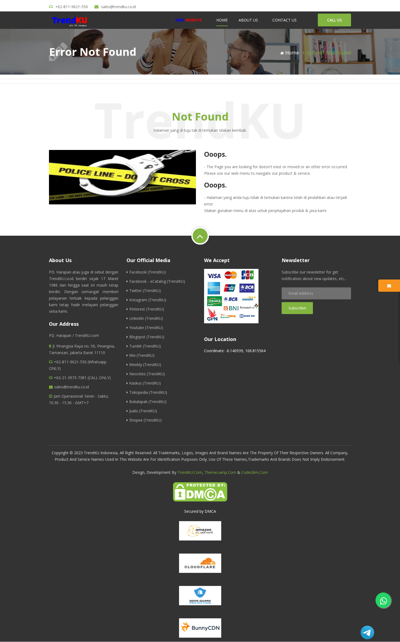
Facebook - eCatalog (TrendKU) (157, 281)
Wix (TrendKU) (142, 355)
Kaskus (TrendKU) (145, 383)
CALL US (334, 20)
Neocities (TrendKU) (147, 373)
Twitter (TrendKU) (145, 290)
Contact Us (284, 20)
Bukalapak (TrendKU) (148, 401)
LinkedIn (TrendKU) (146, 318)
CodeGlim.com (254, 472)
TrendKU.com (189, 472)
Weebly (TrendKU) (145, 364)
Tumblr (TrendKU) (145, 346)
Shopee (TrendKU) (145, 420)
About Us (248, 20)
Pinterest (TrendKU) (146, 309)
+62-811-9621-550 (71, 6)
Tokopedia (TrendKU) (148, 392)
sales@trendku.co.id (118, 6)
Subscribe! (297, 308)
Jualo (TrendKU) (143, 410)
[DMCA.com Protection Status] (200, 492)
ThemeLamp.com (220, 472)
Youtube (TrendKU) (146, 327)
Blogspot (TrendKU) (146, 336)
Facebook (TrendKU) (147, 272)
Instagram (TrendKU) (147, 299)
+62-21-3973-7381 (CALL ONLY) (82, 377)
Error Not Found (331, 52)
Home (222, 20)
